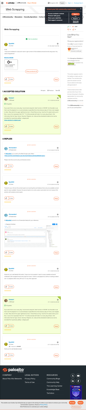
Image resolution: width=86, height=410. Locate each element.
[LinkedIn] (73, 381)
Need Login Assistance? (76, 22)
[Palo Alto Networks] (13, 370)
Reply (56, 79)
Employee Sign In (78, 3)
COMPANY (7, 375)
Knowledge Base (53, 389)
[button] (72, 402)
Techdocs (50, 393)
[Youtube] (78, 376)
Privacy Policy (43, 404)
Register (62, 3)
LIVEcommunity (8, 17)
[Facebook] (78, 381)
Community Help (53, 382)
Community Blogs (53, 379)
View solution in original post (12, 120)
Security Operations (30, 17)
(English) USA (54, 3)
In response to (15, 346)
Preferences (76, 407)
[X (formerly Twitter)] (73, 376)
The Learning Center (54, 386)
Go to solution (33, 39)
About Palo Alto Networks (12, 379)
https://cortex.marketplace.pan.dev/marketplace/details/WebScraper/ (25, 155)
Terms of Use (30, 382)
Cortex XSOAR (9, 57)
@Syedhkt (9, 153)
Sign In (70, 3)
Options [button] (57, 43)
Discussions (18, 17)
